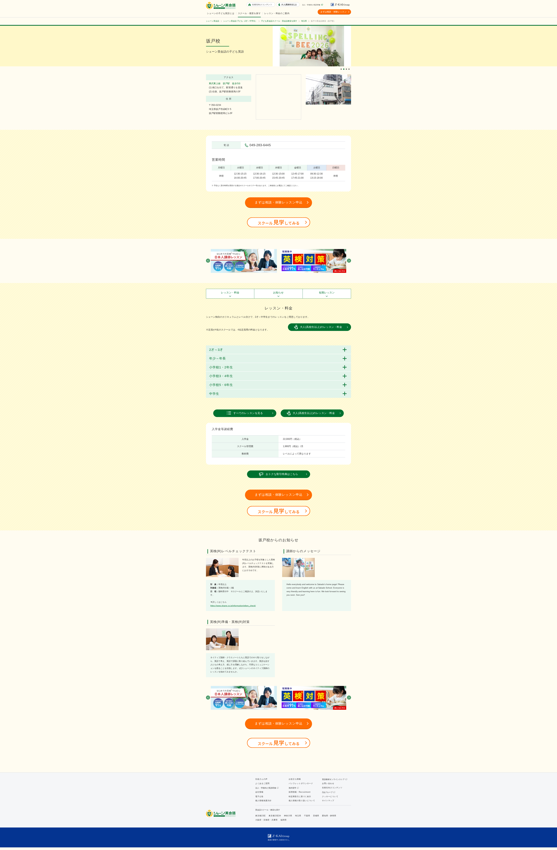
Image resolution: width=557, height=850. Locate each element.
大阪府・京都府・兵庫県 (266, 820)
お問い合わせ (328, 783)
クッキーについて (330, 796)
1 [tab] (341, 67)
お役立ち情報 (295, 779)
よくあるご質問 (262, 783)
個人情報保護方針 (263, 800)
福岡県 (284, 820)
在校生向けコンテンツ (332, 788)
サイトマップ (328, 800)
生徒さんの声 (261, 779)
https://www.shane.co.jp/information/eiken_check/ (233, 605)
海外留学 (292, 788)
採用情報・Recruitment (300, 792)
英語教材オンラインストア (333, 779)
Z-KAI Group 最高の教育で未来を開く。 (278, 837)
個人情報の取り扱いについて (302, 800)
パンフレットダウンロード (301, 783)
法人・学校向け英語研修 (311, 5)
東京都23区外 (275, 816)
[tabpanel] (312, 46)
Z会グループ (327, 792)
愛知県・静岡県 (329, 816)
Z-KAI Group (341, 4)
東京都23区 (260, 816)
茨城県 (316, 816)
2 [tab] (344, 67)
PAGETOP (549, 842)
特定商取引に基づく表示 (300, 796)
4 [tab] (349, 67)
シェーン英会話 (221, 813)
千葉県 (307, 816)
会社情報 (259, 792)
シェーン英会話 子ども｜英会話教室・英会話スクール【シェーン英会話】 (221, 5)
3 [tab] (346, 67)
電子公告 (259, 796)
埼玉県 (298, 816)
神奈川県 (288, 816)
